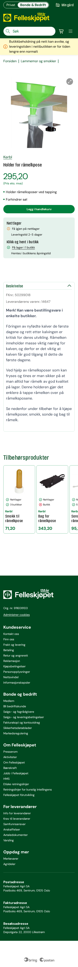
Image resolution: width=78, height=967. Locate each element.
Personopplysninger (16, 672)
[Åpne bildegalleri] (69, 81)
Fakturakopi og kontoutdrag (21, 722)
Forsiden (10, 61)
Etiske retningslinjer (16, 784)
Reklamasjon (11, 661)
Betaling (8, 650)
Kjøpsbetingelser (14, 666)
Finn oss (8, 639)
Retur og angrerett (15, 655)
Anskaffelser (11, 829)
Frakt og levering (14, 645)
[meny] (70, 31)
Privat (10, 5)
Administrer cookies (16, 614)
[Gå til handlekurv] (61, 31)
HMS (6, 779)
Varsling (8, 840)
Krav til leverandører (16, 819)
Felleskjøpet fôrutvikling (19, 795)
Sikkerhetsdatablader (17, 728)
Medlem (8, 701)
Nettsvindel (11, 677)
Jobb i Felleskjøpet (15, 773)
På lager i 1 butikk (23, 247)
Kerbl (7, 157)
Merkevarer (10, 858)
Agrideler (9, 864)
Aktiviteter (10, 757)
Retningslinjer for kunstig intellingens (27, 789)
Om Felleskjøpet (14, 762)
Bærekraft (10, 768)
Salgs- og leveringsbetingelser (23, 717)
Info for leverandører (17, 813)
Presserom (10, 751)
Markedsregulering (15, 733)
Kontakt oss (11, 634)
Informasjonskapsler (16, 682)
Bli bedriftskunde (14, 706)
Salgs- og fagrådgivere (18, 712)
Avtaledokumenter (15, 835)
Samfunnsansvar (14, 824)
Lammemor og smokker (38, 61)
